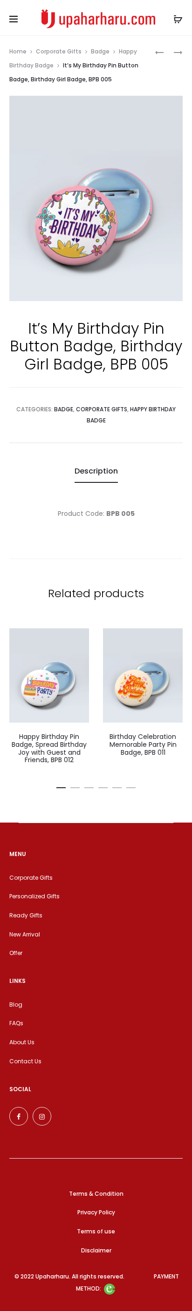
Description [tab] (96, 471)
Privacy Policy (96, 1212)
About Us (21, 1042)
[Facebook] (18, 1116)
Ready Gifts (25, 915)
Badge (100, 51)
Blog (15, 1004)
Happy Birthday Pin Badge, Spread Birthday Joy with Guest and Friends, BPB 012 (49, 748)
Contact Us (25, 1061)
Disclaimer (96, 1250)
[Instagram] (42, 1116)
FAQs (16, 1023)
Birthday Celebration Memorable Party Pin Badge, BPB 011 (143, 744)
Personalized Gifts (34, 896)
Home (18, 51)
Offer (15, 953)
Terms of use (96, 1231)
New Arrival (24, 934)
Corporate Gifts (59, 51)
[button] (61, 786)
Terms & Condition (96, 1194)
